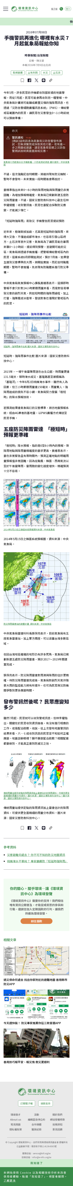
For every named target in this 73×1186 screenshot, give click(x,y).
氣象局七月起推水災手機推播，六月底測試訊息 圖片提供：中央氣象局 (36, 163)
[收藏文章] (22, 80)
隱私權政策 (15, 1129)
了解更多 (10, 1180)
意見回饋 (57, 1129)
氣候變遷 (18, 72)
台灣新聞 (42, 55)
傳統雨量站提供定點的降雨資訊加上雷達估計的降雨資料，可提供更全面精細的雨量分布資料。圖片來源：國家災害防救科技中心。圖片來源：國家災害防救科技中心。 (36, 795)
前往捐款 (36, 921)
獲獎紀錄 (36, 1129)
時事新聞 (30, 55)
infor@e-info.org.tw (41, 1157)
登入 (68, 8)
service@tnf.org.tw (42, 1153)
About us (15, 1119)
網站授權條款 (57, 1119)
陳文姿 (40, 60)
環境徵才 (16, 1114)
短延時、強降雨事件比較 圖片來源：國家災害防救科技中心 (31, 346)
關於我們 (57, 1114)
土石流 (56, 72)
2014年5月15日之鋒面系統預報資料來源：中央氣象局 (29, 529)
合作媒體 (36, 1124)
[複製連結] (50, 80)
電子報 (54, 8)
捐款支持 (45, 1103)
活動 (36, 1114)
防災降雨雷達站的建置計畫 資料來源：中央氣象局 (27, 623)
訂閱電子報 (26, 1103)
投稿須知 (57, 1124)
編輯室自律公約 (36, 1119)
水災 (45, 72)
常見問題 (16, 1124)
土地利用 (33, 72)
